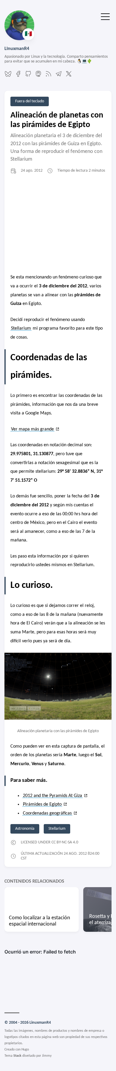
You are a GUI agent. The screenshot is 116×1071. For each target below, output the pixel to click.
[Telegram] (58, 76)
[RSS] (48, 76)
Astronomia (25, 828)
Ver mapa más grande (32, 429)
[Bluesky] (8, 76)
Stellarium (21, 328)
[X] (68, 76)
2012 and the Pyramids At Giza (52, 795)
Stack (17, 1056)
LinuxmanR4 (16, 48)
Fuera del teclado (29, 101)
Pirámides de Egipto (42, 804)
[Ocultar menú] (105, 16)
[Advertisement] (58, 224)
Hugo (25, 1049)
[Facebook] (18, 76)
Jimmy (46, 1056)
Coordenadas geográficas (47, 813)
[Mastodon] (38, 76)
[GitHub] (28, 76)
